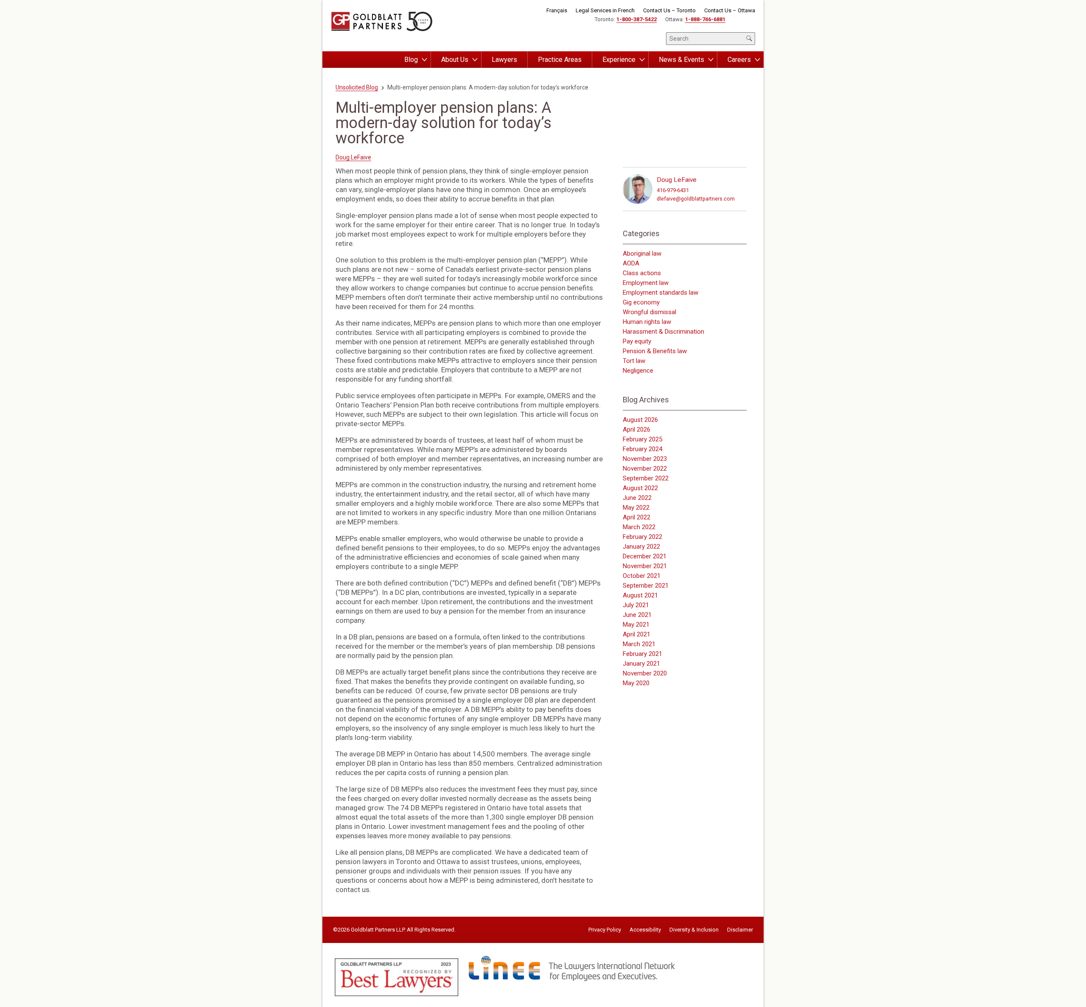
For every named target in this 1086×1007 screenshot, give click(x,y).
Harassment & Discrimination (663, 331)
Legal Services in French (605, 10)
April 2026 (636, 429)
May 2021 (636, 624)
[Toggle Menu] (424, 60)
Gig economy (641, 302)
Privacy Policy (604, 930)
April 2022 (636, 517)
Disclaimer (740, 930)
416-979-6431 (673, 190)
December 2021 (644, 556)
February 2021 (642, 654)
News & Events (681, 60)
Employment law (646, 283)
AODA (631, 263)
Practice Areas (560, 60)
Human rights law (647, 322)
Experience (618, 60)
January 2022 (641, 546)
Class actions (642, 273)
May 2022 (636, 507)
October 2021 (642, 576)
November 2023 (645, 459)
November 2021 (645, 566)
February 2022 (642, 537)
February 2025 (642, 439)
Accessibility (645, 930)
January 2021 (641, 663)
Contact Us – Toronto (669, 10)
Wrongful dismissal (649, 312)
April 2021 (636, 634)
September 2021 (646, 585)
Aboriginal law (642, 253)
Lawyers (504, 60)
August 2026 (640, 420)
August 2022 (640, 488)
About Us (454, 60)
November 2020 (645, 673)
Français (556, 10)
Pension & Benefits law (655, 351)
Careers (739, 60)
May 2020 (636, 683)
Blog (411, 60)
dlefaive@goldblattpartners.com (696, 198)
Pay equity (637, 341)
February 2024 (642, 449)
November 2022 (645, 468)
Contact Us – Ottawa (729, 10)
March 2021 (639, 644)
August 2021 (640, 595)
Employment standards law (660, 292)
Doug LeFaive (353, 157)
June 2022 (637, 498)
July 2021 (636, 605)
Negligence (638, 370)
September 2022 (646, 478)
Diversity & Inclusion (694, 930)
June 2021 (637, 615)
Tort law (634, 361)
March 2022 (639, 527)
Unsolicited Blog (357, 87)
